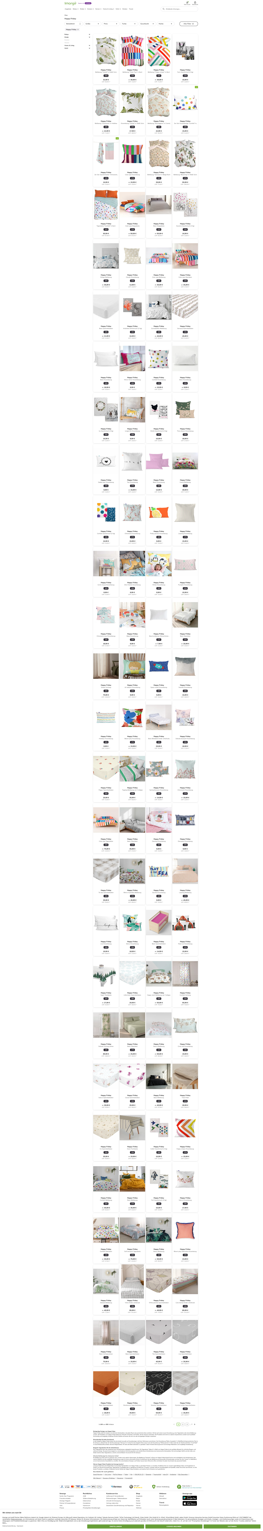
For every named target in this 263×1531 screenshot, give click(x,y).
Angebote (139, 1496)
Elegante (148, 1474)
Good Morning (97, 1474)
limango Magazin (65, 1501)
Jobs (61, 1505)
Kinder (67, 37)
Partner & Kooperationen (68, 1503)
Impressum (86, 1505)
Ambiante (173, 1474)
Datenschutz (87, 1501)
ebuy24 (165, 1474)
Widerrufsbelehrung (89, 1498)
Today (126, 1474)
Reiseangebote (164, 1505)
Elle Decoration (183, 1474)
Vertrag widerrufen (112, 1503)
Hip (131, 1474)
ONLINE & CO (139, 1474)
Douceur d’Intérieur (109, 1478)
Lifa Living (107, 1474)
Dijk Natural (97, 1478)
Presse (62, 1508)
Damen (138, 1503)
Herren (138, 1505)
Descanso (120, 1478)
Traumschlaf (157, 1474)
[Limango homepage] (70, 3)
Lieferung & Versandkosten (115, 1496)
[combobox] (179, 9)
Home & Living (69, 45)
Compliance (86, 1503)
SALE (66, 48)
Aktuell (161, 1496)
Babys (67, 34)
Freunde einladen (65, 1498)
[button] (195, 3)
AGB (84, 1496)
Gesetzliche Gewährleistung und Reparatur (120, 1505)
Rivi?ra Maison (117, 1474)
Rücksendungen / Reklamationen (116, 1498)
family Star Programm (67, 1496)
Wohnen (138, 1508)
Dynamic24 (128, 1478)
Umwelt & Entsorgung (113, 1501)
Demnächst (162, 1498)
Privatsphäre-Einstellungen (91, 1508)
